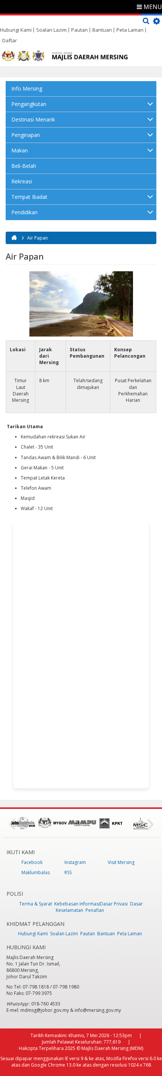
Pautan (79, 29)
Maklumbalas (35, 872)
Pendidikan (24, 212)
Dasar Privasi (114, 904)
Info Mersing (26, 88)
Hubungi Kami (16, 29)
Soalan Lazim (51, 29)
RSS (68, 872)
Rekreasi (21, 181)
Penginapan (25, 134)
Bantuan (102, 29)
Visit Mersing (121, 862)
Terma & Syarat (35, 904)
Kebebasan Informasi (77, 904)
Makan (19, 150)
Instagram (75, 862)
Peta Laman (130, 29)
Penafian (95, 910)
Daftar (9, 40)
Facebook (32, 862)
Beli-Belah (23, 165)
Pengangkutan (28, 104)
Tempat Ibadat (29, 196)
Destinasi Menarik (33, 119)
